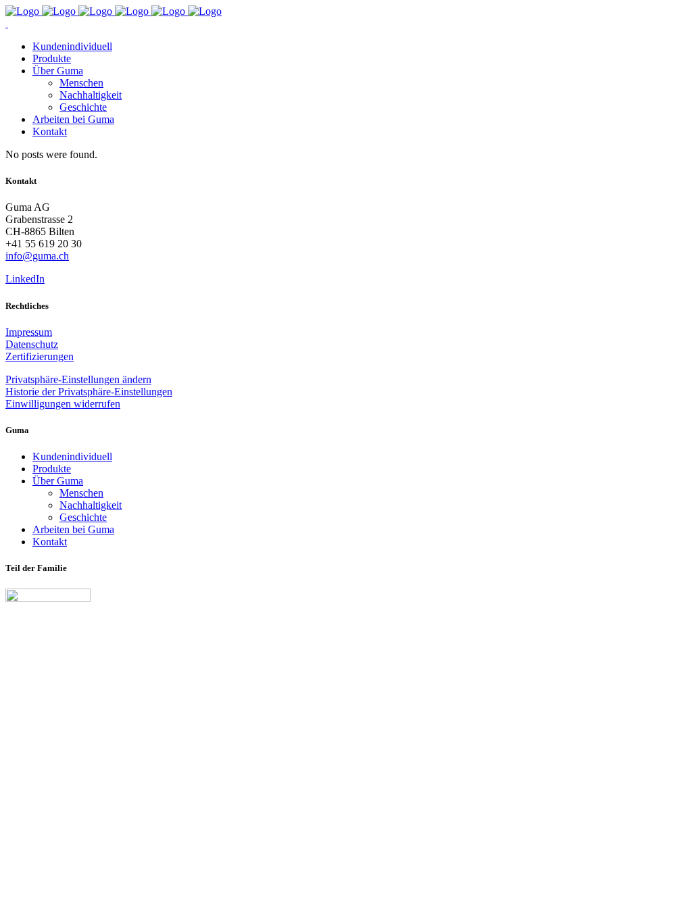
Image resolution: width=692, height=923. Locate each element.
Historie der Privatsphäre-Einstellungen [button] (88, 391)
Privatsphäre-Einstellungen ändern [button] (78, 379)
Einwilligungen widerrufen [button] (62, 403)
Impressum (28, 332)
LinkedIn (25, 278)
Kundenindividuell (72, 456)
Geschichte (83, 517)
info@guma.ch (37, 255)
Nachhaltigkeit (90, 505)
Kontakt (49, 541)
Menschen (81, 493)
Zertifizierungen (39, 356)
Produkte (51, 468)
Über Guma (57, 481)
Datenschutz (31, 344)
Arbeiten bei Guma (73, 529)
